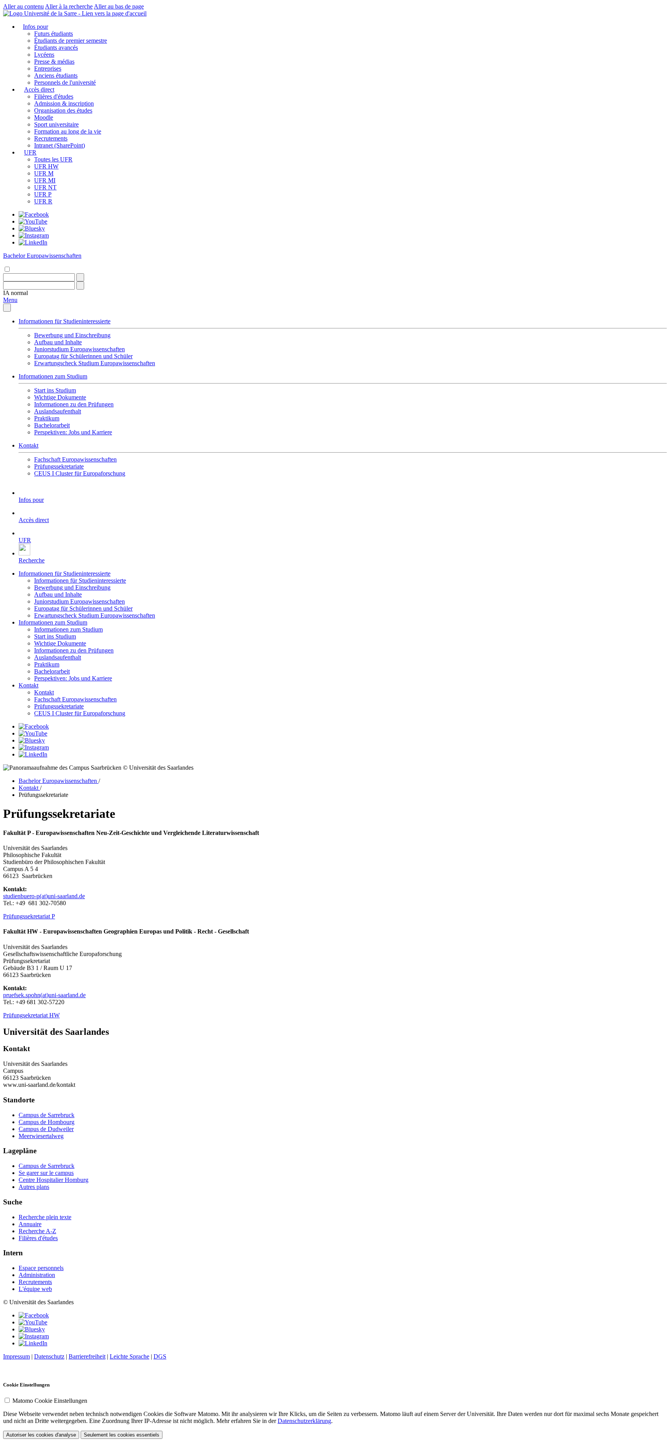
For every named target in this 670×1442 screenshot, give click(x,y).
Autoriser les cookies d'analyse (41, 1435)
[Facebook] (34, 214)
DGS (160, 1356)
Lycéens (44, 54)
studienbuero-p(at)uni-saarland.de (44, 896)
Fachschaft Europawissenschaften (75, 459)
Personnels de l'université (65, 82)
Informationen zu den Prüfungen (74, 404)
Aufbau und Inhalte (58, 342)
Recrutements (50, 138)
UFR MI (44, 180)
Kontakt (28, 445)
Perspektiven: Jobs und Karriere (73, 432)
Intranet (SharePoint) (59, 145)
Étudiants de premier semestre (70, 40)
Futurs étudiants (53, 33)
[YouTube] (33, 221)
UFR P (43, 194)
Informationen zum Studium (53, 376)
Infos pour (35, 26)
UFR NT (45, 187)
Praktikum (46, 418)
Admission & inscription (64, 103)
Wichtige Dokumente (60, 397)
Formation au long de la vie (67, 131)
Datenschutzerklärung (304, 1421)
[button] (15, 293)
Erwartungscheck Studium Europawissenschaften (94, 363)
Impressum (16, 1356)
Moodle (43, 117)
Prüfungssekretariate (59, 466)
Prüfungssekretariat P (29, 916)
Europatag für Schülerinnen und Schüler (83, 356)
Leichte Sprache (129, 1356)
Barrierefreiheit (87, 1356)
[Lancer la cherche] (80, 277)
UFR (30, 152)
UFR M (44, 173)
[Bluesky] (32, 228)
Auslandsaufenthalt (57, 411)
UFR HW (46, 166)
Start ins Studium (55, 390)
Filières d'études (53, 96)
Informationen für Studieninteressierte (65, 321)
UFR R (43, 201)
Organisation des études (63, 110)
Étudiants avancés (56, 47)
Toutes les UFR (53, 159)
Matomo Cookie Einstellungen (49, 1400)
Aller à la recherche (69, 6)
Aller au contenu (23, 6)
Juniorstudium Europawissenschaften (79, 349)
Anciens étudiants (56, 75)
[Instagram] (34, 235)
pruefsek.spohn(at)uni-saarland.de (44, 995)
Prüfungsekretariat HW (31, 1015)
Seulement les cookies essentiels (121, 1435)
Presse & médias (54, 61)
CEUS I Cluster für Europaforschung (79, 473)
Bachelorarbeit (52, 425)
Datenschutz (49, 1356)
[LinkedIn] (33, 242)
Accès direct (39, 89)
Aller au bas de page (119, 6)
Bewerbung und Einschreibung (72, 335)
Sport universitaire (56, 124)
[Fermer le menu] (7, 308)
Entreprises (47, 68)
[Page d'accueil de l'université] (75, 13)
